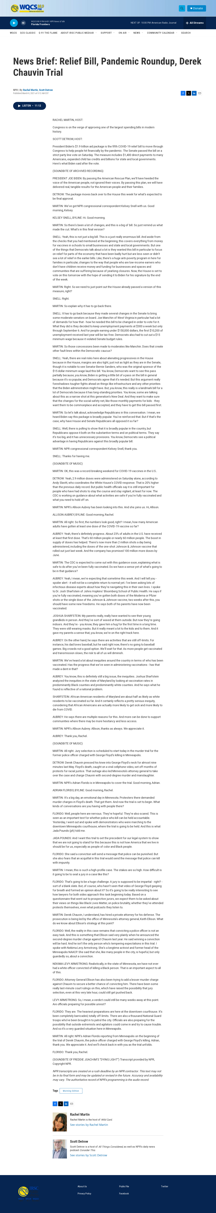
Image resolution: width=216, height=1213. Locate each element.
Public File (124, 1186)
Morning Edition (71, 1091)
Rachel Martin (30, 89)
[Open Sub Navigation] (96, 33)
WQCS (13, 33)
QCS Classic (28, 33)
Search (186, 33)
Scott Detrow (46, 89)
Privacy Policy (84, 1193)
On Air (123, 33)
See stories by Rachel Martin (89, 1125)
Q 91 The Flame (48, 33)
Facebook (124, 1193)
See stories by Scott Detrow (88, 1155)
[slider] (28, 22)
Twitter (164, 1186)
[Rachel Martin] (60, 1121)
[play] (13, 23)
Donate (198, 8)
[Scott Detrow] (60, 1149)
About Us (82, 1186)
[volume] (23, 23)
